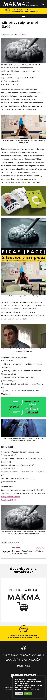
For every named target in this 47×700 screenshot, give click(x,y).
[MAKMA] (6, 551)
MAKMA (22, 35)
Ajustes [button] (19, 693)
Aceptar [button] (28, 693)
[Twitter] (40, 548)
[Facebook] (37, 548)
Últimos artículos (13, 543)
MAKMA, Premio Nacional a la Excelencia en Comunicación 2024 (25, 11)
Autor (4, 543)
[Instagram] (43, 548)
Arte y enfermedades (10, 497)
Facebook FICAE (8, 500)
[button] (42, 4)
